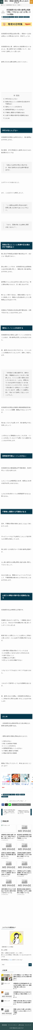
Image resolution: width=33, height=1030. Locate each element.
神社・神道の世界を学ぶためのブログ (16, 1)
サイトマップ (28, 1025)
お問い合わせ (21, 1025)
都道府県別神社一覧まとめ (8, 16)
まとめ (7, 118)
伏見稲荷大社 (26, 16)
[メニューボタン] (31, 2)
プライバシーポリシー (12, 1025)
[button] (3, 804)
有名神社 (21, 16)
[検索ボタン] (1, 2)
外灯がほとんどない (11, 99)
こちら (10, 959)
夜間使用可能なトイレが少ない (15, 109)
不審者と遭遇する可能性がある (15, 112)
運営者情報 (4, 1025)
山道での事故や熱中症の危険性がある (17, 115)
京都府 (16, 16)
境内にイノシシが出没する (13, 107)
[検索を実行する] (30, 964)
